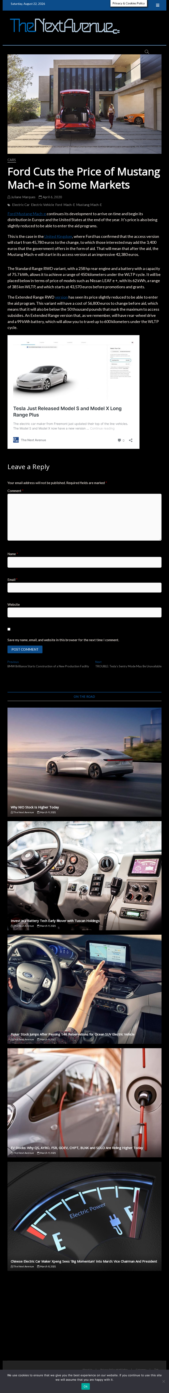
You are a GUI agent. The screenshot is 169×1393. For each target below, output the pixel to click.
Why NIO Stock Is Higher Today (35, 807)
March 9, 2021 (47, 812)
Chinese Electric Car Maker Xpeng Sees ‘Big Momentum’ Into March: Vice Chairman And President (84, 1261)
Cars (11, 160)
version (61, 297)
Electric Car (21, 205)
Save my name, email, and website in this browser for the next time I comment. (63, 640)
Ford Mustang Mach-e (27, 213)
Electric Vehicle (42, 205)
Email (12, 580)
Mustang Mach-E (89, 205)
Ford (58, 205)
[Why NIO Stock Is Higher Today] (84, 762)
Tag (156, 1369)
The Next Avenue (23, 812)
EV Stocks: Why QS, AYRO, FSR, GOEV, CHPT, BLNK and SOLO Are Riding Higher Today (77, 1147)
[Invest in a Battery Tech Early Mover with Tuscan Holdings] (84, 875)
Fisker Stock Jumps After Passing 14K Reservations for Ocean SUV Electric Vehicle (73, 1034)
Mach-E (69, 205)
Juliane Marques (22, 197)
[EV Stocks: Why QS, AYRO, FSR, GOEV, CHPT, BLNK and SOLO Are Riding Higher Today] (84, 1102)
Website (13, 604)
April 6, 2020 (52, 197)
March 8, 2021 (47, 1266)
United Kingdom (58, 236)
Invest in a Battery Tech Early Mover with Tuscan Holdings (55, 920)
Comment (15, 491)
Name (12, 554)
